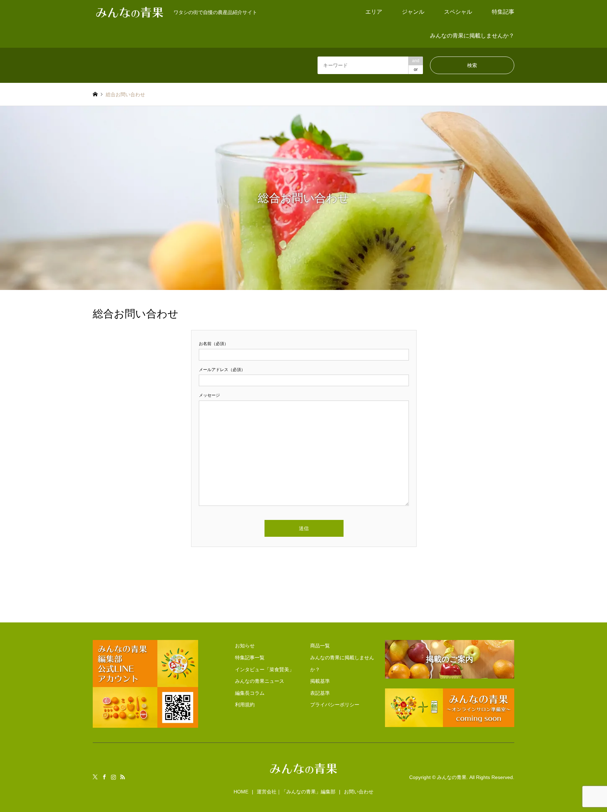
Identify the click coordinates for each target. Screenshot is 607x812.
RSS (122, 776)
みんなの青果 (451, 777)
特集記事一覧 (250, 657)
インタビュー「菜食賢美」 (264, 669)
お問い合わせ (358, 791)
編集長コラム (250, 693)
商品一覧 (320, 645)
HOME (241, 791)
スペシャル (458, 12)
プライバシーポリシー (334, 704)
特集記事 (503, 12)
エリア (373, 12)
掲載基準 (320, 681)
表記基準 (320, 693)
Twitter (95, 776)
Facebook (104, 776)
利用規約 (245, 704)
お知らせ (245, 645)
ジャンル (413, 12)
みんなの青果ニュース (259, 681)
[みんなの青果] (303, 774)
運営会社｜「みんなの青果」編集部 (296, 791)
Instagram (113, 776)
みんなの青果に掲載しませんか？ (472, 36)
